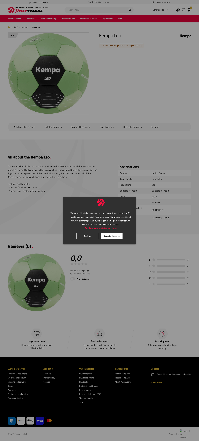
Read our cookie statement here (101, 228)
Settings (87, 236)
